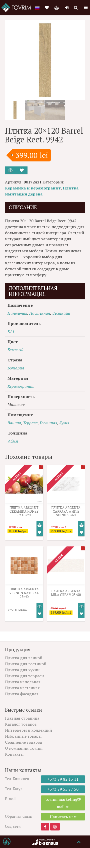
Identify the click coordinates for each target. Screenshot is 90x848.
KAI (11, 331)
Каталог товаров (21, 724)
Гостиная (48, 423)
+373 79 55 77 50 (63, 789)
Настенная (39, 313)
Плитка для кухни (22, 670)
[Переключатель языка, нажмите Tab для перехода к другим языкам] (37, 7)
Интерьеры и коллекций (28, 730)
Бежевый (16, 349)
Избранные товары (23, 736)
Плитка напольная (22, 682)
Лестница (61, 313)
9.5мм (13, 441)
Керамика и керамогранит (33, 188)
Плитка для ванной (23, 658)
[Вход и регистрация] (66, 7)
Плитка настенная (22, 688)
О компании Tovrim (23, 748)
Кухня (64, 423)
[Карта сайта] (6, 842)
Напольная (17, 313)
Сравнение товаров (23, 742)
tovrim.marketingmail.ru (61, 802)
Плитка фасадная (21, 694)
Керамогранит (21, 386)
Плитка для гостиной (25, 664)
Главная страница (22, 718)
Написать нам (63, 816)
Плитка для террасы (24, 676)
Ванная (14, 423)
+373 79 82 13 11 (63, 779)
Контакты (14, 754)
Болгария (16, 368)
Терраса (30, 423)
